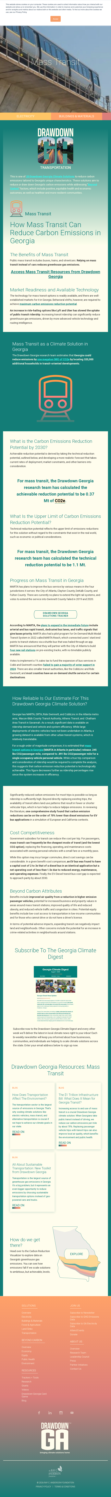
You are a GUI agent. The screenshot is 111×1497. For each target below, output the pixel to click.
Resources (29, 1370)
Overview (26, 1312)
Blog (24, 1400)
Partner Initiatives (79, 1364)
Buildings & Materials (32, 1320)
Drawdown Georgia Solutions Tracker (55, 614)
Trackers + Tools (30, 1377)
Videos (25, 1389)
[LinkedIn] (53, 1412)
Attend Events (77, 1330)
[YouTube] (72, 1412)
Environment (28, 1363)
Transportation (29, 1333)
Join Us (75, 1305)
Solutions (29, 1305)
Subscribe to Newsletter (82, 1312)
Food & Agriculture (31, 1324)
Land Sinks (27, 1329)
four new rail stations (22, 650)
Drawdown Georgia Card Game (34, 1395)
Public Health (28, 1359)
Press (73, 1360)
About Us (76, 1341)
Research (26, 1381)
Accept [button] (55, 19)
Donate (73, 1334)
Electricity (27, 1316)
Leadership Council (79, 1356)
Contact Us (75, 1368)
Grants (25, 1385)
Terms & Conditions (64, 1486)
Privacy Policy (43, 1486)
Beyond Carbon (32, 1340)
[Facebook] (42, 1412)
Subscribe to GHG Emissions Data (84, 1318)
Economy (27, 1351)
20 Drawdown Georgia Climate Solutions (50, 176)
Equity (25, 1355)
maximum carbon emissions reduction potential (48, 303)
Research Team (78, 1352)
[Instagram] (64, 1412)
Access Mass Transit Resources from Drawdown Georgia (55, 274)
